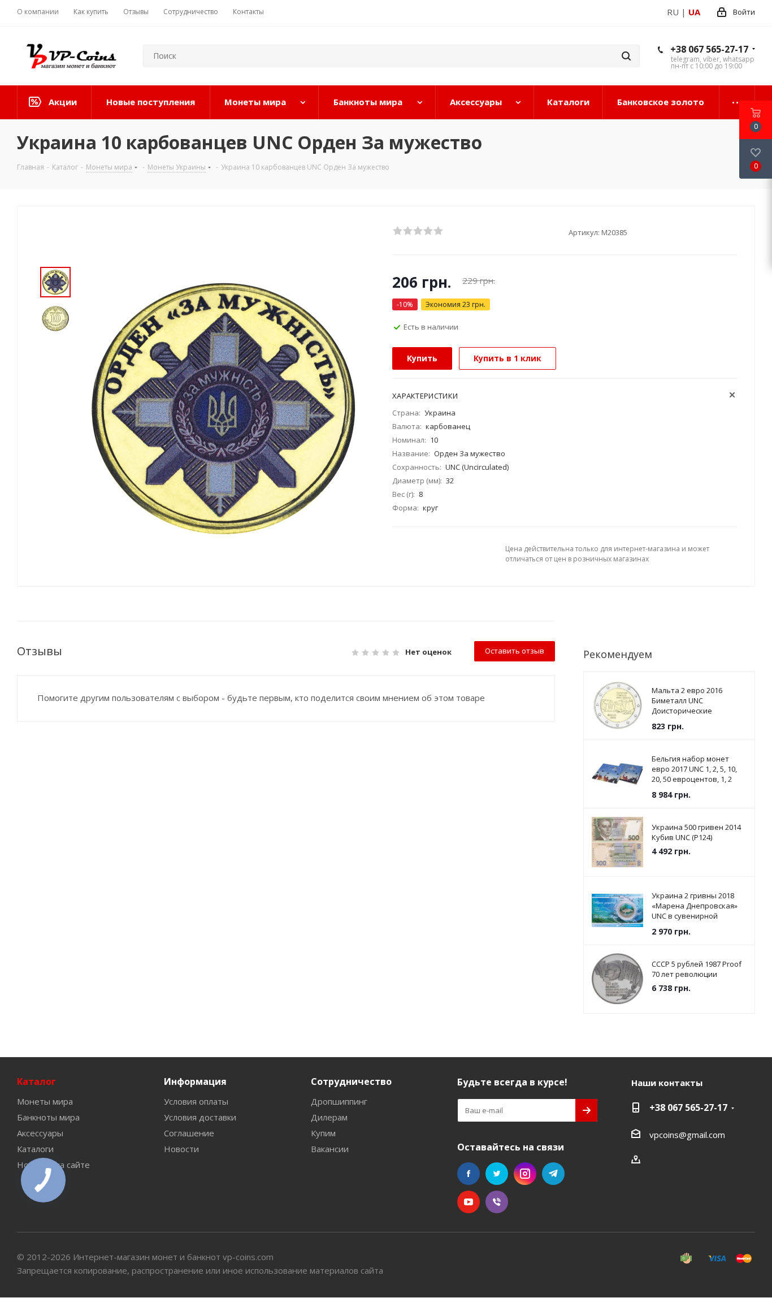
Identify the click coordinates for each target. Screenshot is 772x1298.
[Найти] (626, 56)
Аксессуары (40, 1133)
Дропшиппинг (339, 1101)
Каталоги (35, 1148)
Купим (323, 1133)
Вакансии (330, 1148)
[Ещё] (737, 102)
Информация (195, 1081)
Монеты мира (45, 1101)
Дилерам (329, 1117)
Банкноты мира (48, 1117)
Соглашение (189, 1133)
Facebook (468, 1173)
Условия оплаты (196, 1101)
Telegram (553, 1173)
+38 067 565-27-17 (709, 49)
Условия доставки (200, 1117)
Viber (496, 1202)
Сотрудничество (351, 1081)
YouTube (468, 1202)
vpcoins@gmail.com (687, 1134)
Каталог (36, 1081)
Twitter (496, 1173)
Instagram (525, 1173)
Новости (181, 1148)
